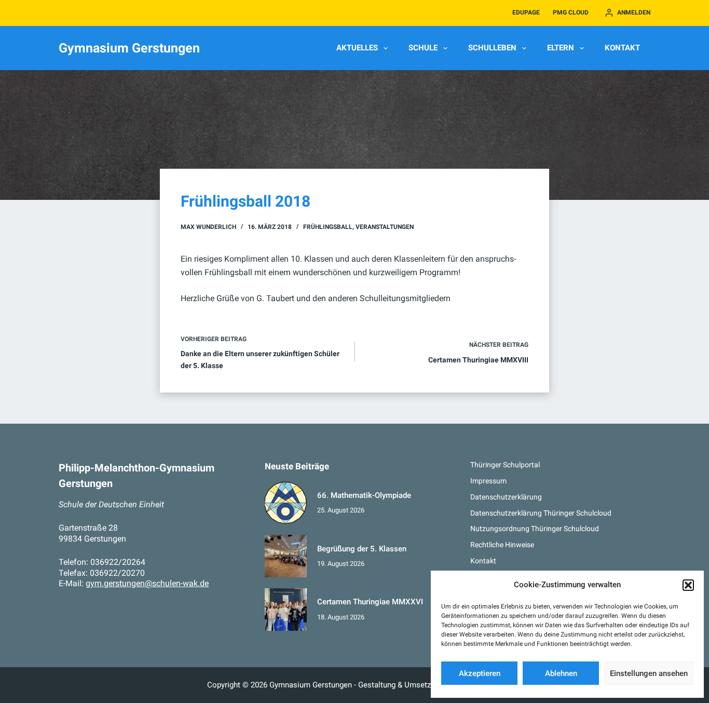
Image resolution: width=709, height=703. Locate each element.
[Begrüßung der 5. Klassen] (286, 556)
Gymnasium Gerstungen (129, 48)
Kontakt (622, 47)
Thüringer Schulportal (505, 465)
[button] (688, 585)
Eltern (560, 47)
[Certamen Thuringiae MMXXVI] (286, 609)
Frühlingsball (327, 227)
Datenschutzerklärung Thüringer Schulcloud (540, 513)
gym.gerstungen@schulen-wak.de (147, 583)
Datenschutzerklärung (506, 497)
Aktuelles (357, 47)
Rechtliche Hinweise (502, 544)
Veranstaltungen (385, 227)
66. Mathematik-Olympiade (364, 495)
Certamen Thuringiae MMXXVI (370, 601)
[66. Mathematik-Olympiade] (286, 503)
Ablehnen (561, 673)
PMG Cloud (571, 12)
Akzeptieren (479, 673)
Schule (423, 47)
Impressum (488, 481)
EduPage (526, 12)
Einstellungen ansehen (649, 673)
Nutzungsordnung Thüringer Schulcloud (534, 528)
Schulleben (492, 47)
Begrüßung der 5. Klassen (361, 548)
